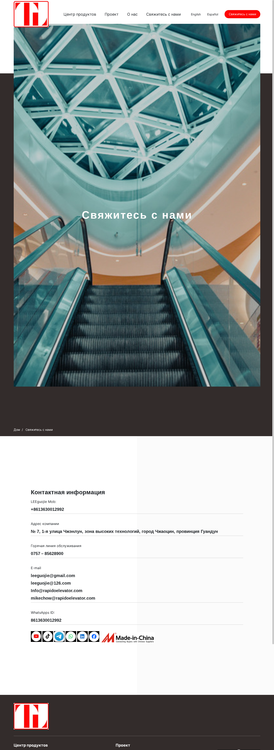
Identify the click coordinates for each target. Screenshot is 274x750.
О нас (132, 14)
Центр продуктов (80, 14)
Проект (112, 14)
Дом (17, 429)
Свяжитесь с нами (163, 14)
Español (212, 14)
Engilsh (196, 14)
